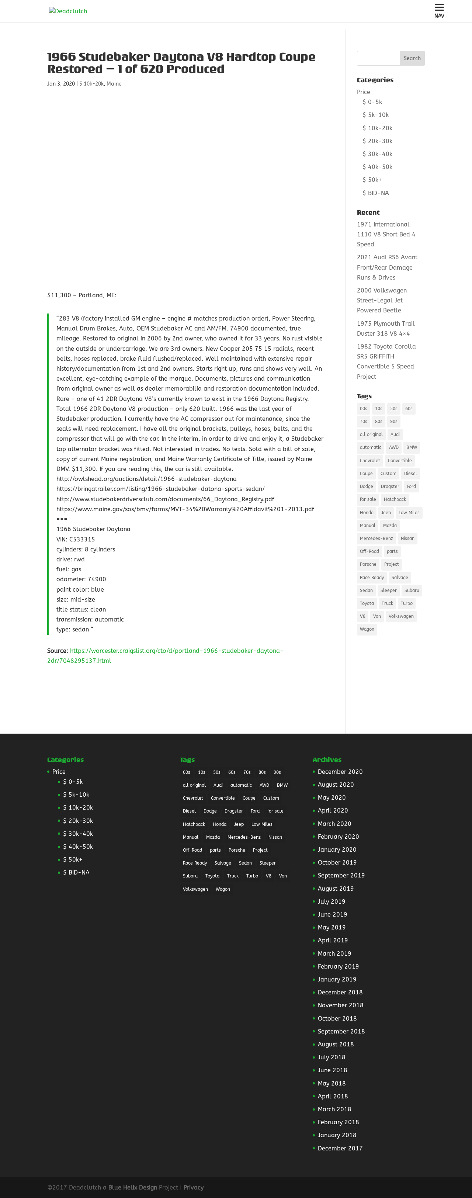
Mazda (390, 525)
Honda (367, 512)
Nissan (407, 538)
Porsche (368, 564)
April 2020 (333, 810)
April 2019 (333, 940)
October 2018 (337, 1018)
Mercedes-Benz (376, 538)
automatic (370, 447)
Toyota (367, 603)
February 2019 (338, 966)
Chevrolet (370, 460)
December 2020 (340, 771)
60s (409, 408)
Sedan (366, 590)
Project (391, 564)
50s (394, 408)
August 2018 (336, 1044)
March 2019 (334, 953)
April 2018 (333, 1096)
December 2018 (340, 992)
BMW (411, 447)
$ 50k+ (372, 179)
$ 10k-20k (91, 84)
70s (363, 421)
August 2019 (336, 888)
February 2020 (338, 836)
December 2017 (340, 1148)
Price (363, 92)
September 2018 (341, 1031)
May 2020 (332, 797)
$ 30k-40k (377, 153)
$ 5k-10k (375, 114)
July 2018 (332, 1057)
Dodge (366, 486)
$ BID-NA (375, 193)
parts (392, 551)
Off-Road (369, 551)
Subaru (412, 590)
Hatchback (395, 499)
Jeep (386, 512)
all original (371, 434)
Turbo (407, 603)
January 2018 (337, 1135)
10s (378, 408)
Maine (114, 84)
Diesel (410, 473)
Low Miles (409, 512)
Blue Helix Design (132, 1187)
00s (363, 408)
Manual (367, 525)
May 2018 (332, 1083)
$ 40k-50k (377, 166)
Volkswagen (401, 616)
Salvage (400, 577)
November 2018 (341, 1005)
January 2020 (337, 849)
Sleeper (389, 590)
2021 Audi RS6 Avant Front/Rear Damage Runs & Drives (387, 267)
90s (394, 421)
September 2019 (341, 875)
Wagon (367, 629)
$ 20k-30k (377, 141)
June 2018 (332, 1070)
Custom (388, 473)
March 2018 (334, 1109)
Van (377, 616)
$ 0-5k (372, 101)
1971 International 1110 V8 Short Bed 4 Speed (386, 234)
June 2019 (332, 914)
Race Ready (372, 577)
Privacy (194, 1187)
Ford (411, 486)
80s (378, 421)
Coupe (366, 473)
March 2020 (334, 823)
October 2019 (337, 862)
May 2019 (332, 927)
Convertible (400, 460)
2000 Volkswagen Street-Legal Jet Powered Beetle (382, 300)
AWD (394, 447)
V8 (362, 616)
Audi (395, 434)
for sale (368, 499)
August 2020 (336, 784)
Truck (387, 603)
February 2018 (338, 1122)
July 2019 (332, 901)
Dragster (390, 486)
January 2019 (337, 979)
